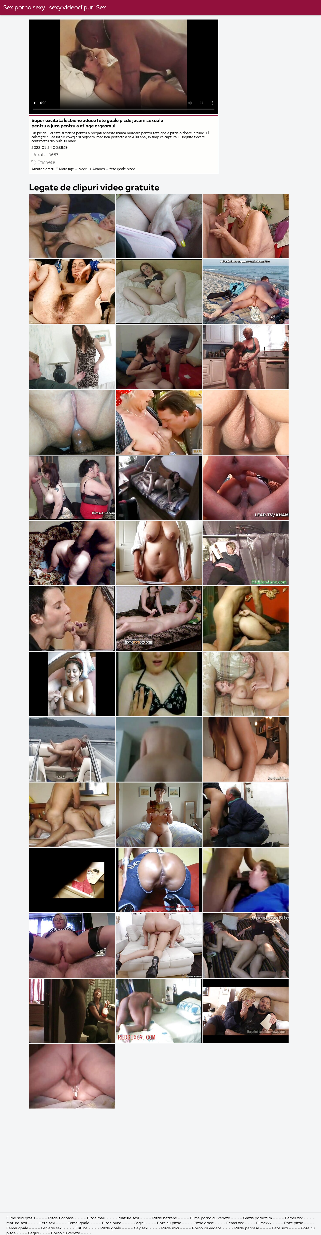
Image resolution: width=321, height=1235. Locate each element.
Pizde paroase (246, 1228)
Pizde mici (170, 1228)
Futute (81, 1228)
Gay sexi (141, 1228)
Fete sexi (47, 1223)
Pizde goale (110, 1228)
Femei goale (78, 1223)
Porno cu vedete (206, 1228)
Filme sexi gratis (20, 1218)
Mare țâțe (66, 169)
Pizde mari (97, 1218)
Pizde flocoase (61, 1218)
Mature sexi (128, 1218)
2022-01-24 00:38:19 (49, 147)
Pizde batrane (164, 1218)
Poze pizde (293, 1223)
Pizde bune (111, 1223)
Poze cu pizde (169, 1223)
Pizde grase (204, 1223)
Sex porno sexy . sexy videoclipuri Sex (54, 8)
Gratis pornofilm (257, 1218)
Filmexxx (263, 1223)
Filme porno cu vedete (210, 1218)
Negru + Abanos (91, 169)
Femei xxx (294, 1218)
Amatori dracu (42, 169)
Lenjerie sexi (52, 1228)
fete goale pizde (122, 169)
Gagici (139, 1223)
